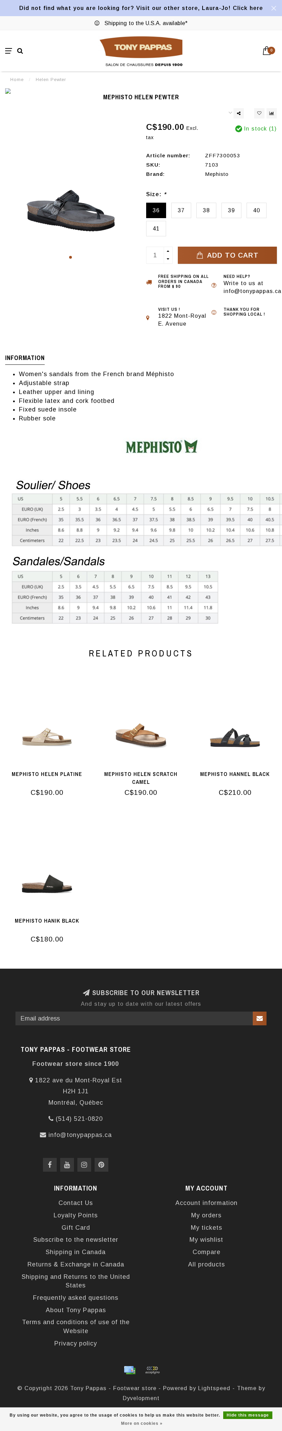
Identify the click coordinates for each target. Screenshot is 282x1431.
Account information (206, 1202)
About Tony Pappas (76, 1310)
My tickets (206, 1227)
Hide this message (248, 1415)
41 (156, 228)
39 (231, 210)
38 (206, 210)
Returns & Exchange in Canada (76, 1264)
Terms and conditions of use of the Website (76, 1326)
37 (181, 210)
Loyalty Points (76, 1215)
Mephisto (217, 174)
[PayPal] (152, 1370)
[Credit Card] (129, 1370)
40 (256, 210)
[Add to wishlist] (259, 113)
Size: (156, 194)
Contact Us (75, 1202)
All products (206, 1264)
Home (17, 79)
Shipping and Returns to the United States (76, 1281)
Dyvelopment (141, 1398)
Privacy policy (75, 1343)
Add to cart (232, 255)
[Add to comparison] (272, 113)
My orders (206, 1215)
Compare (206, 1252)
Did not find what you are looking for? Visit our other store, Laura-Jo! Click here (141, 8)
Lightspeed (214, 1388)
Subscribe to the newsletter (75, 1239)
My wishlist (206, 1239)
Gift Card (76, 1227)
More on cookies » (142, 1423)
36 (156, 210)
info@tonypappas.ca (80, 1134)
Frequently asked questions (75, 1297)
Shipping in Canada (76, 1252)
